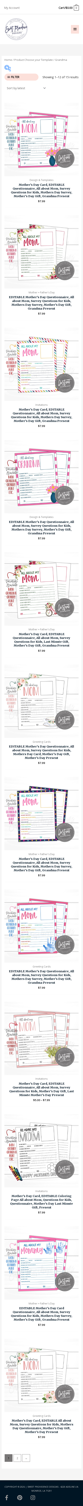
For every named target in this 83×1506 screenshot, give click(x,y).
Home (8, 60)
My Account (12, 8)
